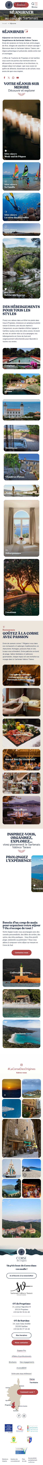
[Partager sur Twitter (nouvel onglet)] (9, 78)
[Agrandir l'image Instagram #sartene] (21, 1138)
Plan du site (24, 1460)
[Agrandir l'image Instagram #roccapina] (31, 1088)
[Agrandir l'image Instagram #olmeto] (31, 1188)
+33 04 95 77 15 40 (21, 1329)
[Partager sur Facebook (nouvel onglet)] (4, 78)
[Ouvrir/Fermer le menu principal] (34, 5)
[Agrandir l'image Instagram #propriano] (11, 1168)
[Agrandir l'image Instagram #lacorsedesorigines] (21, 1218)
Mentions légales (5, 1460)
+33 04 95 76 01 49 (21, 1312)
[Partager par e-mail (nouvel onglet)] (18, 78)
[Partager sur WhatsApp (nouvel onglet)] (13, 78)
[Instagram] (24, 1416)
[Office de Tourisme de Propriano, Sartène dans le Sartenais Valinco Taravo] (15, 5)
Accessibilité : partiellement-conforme (32, 1460)
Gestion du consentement (15, 1460)
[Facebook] (19, 1416)
